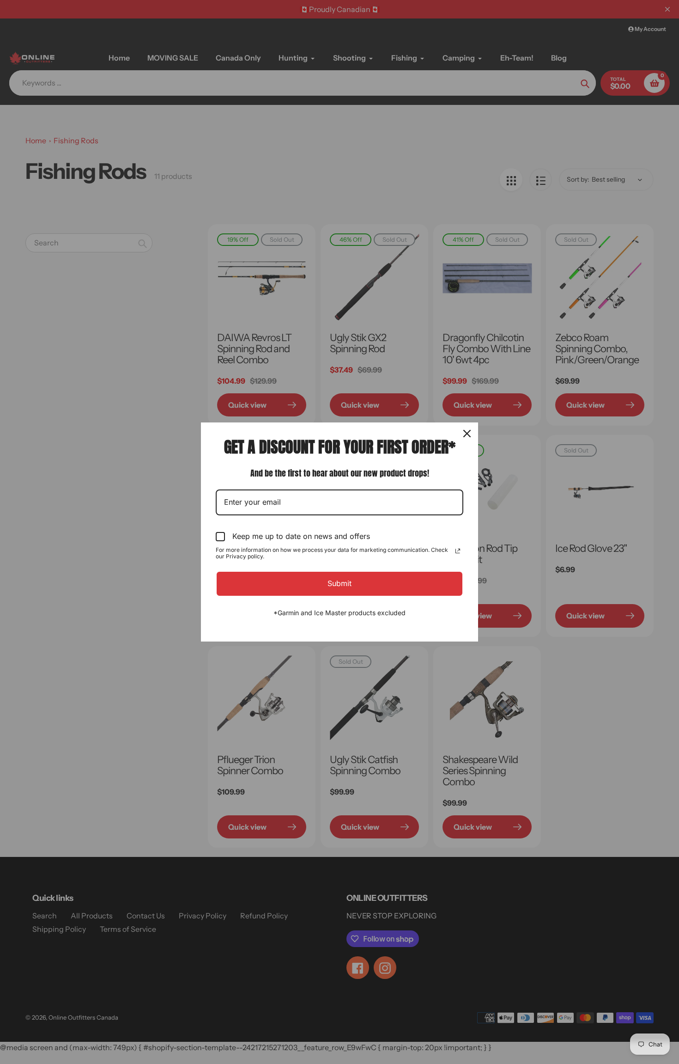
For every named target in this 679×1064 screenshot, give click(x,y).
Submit (339, 583)
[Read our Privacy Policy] (457, 550)
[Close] (467, 433)
